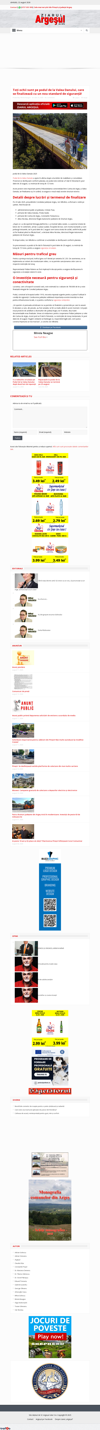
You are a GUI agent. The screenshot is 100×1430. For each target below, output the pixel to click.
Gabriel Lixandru (21, 1285)
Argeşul (17, 1260)
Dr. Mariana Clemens (22, 1270)
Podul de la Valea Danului (23, 178)
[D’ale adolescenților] (26, 979)
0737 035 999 (27, 7)
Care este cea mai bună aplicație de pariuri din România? (36, 1110)
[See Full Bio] (47, 337)
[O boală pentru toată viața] (26, 964)
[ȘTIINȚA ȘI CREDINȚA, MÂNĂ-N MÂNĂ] (26, 948)
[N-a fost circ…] (26, 599)
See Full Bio (40, 337)
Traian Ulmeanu (21, 1306)
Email (85, 98)
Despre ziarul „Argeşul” (64, 1419)
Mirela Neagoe (25, 98)
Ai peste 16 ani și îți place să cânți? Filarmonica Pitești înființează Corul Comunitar (47, 841)
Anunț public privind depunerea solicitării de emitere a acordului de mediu (43, 715)
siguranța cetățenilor (62, 300)
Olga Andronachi (21, 1303)
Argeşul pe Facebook (44, 1419)
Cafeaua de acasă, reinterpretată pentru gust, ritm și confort (37, 1113)
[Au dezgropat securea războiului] (26, 614)
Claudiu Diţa (19, 1263)
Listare (77, 98)
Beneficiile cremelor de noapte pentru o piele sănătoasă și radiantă (39, 1106)
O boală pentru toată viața (47, 964)
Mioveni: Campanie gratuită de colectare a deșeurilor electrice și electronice (44, 790)
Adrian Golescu (20, 1252)
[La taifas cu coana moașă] (26, 995)
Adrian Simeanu (21, 1256)
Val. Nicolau (19, 1310)
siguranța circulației (48, 248)
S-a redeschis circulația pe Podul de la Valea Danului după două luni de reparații (24, 381)
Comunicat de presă (20, 691)
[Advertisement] (50, 51)
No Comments (50, 98)
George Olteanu (21, 1288)
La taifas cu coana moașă (47, 995)
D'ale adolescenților (45, 979)
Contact (13, 7)
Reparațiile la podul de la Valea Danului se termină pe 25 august (49, 381)
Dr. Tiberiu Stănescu (22, 1274)
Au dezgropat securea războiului (50, 614)
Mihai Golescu (20, 1295)
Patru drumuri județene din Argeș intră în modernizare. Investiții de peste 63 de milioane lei (46, 815)
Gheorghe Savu (20, 1292)
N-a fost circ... (43, 599)
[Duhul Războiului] (26, 630)
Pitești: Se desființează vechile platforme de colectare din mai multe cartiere (45, 766)
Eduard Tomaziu (21, 1281)
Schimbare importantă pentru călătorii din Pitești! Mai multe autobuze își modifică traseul (47, 741)
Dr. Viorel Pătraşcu (21, 1278)
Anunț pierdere (18, 667)
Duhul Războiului (44, 630)
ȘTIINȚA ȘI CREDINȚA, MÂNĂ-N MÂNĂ (51, 948)
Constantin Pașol (21, 1267)
